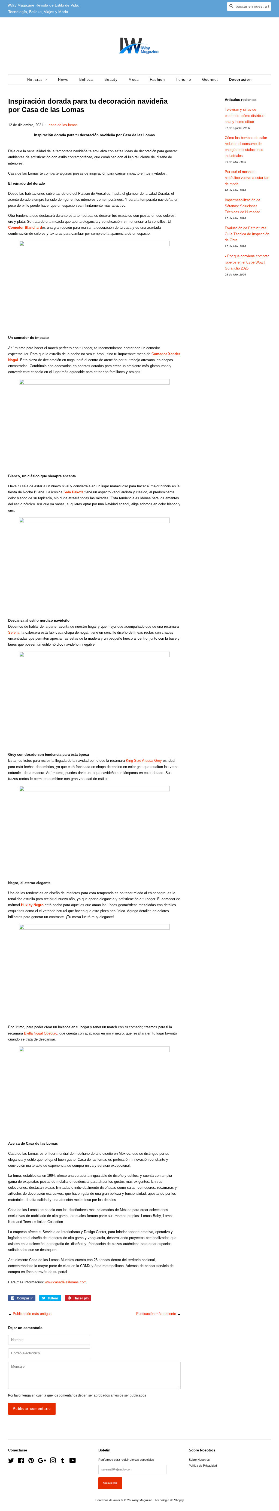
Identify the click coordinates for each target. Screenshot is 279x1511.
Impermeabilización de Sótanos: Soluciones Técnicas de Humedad (242, 206)
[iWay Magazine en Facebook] (21, 1461)
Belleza (86, 80)
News (63, 80)
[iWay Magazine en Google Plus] (42, 1461)
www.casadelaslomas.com (66, 1282)
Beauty (111, 80)
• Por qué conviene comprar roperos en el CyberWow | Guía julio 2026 (247, 262)
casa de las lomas (63, 125)
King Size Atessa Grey (144, 760)
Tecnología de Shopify (169, 1500)
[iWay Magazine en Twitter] (11, 1461)
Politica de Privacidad (203, 1465)
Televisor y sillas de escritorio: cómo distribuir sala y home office (245, 115)
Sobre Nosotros (199, 1459)
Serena (13, 632)
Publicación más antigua (32, 1314)
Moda (134, 80)
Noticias (35, 80)
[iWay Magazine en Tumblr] (63, 1461)
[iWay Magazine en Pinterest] (31, 1461)
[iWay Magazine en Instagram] (53, 1461)
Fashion (157, 80)
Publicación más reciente (156, 1314)
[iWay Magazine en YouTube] (72, 1461)
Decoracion (240, 80)
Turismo (183, 80)
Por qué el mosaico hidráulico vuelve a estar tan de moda (247, 178)
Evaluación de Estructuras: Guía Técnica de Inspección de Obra (247, 234)
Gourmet (210, 80)
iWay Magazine (142, 1500)
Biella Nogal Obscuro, (41, 1033)
